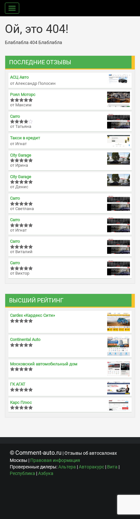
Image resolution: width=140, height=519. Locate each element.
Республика (22, 473)
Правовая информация (55, 460)
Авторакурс (91, 466)
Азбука (45, 473)
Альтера (67, 466)
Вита (112, 466)
